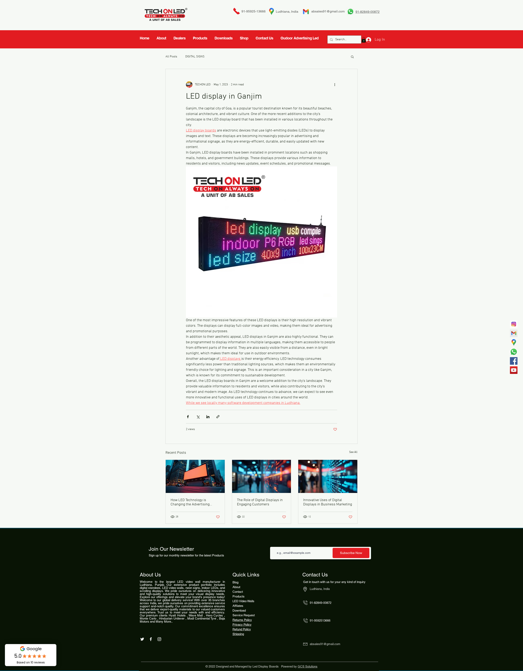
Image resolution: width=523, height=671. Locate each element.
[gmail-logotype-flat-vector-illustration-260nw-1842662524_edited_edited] (513, 333)
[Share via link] (218, 417)
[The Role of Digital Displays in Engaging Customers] (261, 476)
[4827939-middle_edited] (513, 342)
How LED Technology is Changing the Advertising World (190, 502)
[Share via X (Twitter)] (198, 417)
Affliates (237, 605)
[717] (513, 324)
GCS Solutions (307, 666)
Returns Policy (242, 620)
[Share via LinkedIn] (208, 417)
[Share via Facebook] (188, 417)
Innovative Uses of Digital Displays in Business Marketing (327, 502)
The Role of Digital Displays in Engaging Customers (260, 502)
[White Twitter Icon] (142, 639)
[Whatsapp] (513, 352)
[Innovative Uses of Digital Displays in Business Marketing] (327, 476)
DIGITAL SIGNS (195, 56)
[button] (352, 56)
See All (353, 452)
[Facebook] (513, 361)
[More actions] (334, 84)
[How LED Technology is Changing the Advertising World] (195, 476)
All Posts (171, 56)
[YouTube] (513, 370)
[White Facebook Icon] (150, 639)
